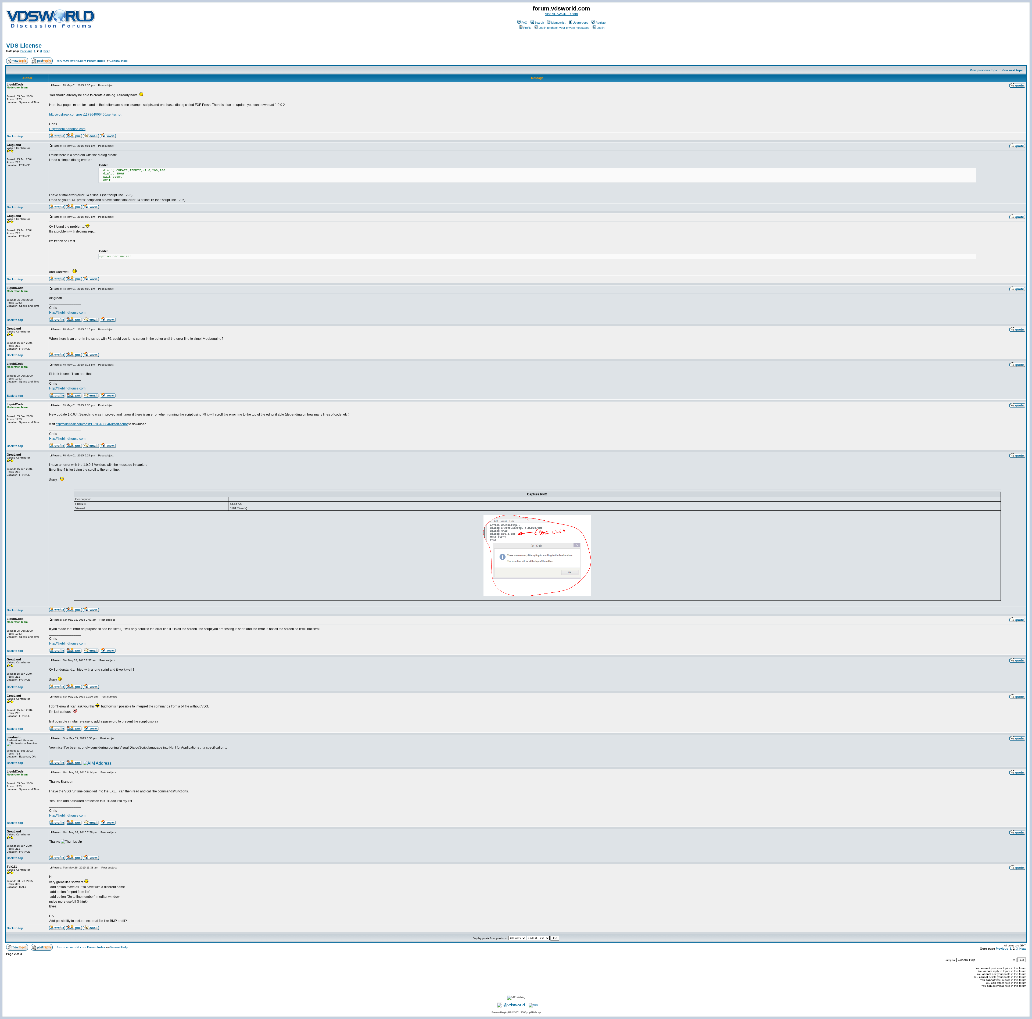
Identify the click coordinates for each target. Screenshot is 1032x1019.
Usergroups (580, 22)
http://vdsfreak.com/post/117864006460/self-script (85, 114)
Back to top (15, 136)
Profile (527, 27)
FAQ (524, 22)
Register (601, 22)
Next (46, 50)
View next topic (1012, 70)
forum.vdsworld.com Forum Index (81, 60)
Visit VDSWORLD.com (561, 14)
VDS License (24, 45)
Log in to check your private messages (564, 27)
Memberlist (558, 22)
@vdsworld (514, 1005)
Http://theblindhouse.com (67, 129)
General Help (118, 60)
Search (539, 22)
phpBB (507, 1012)
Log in (600, 27)
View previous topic (984, 70)
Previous (26, 50)
